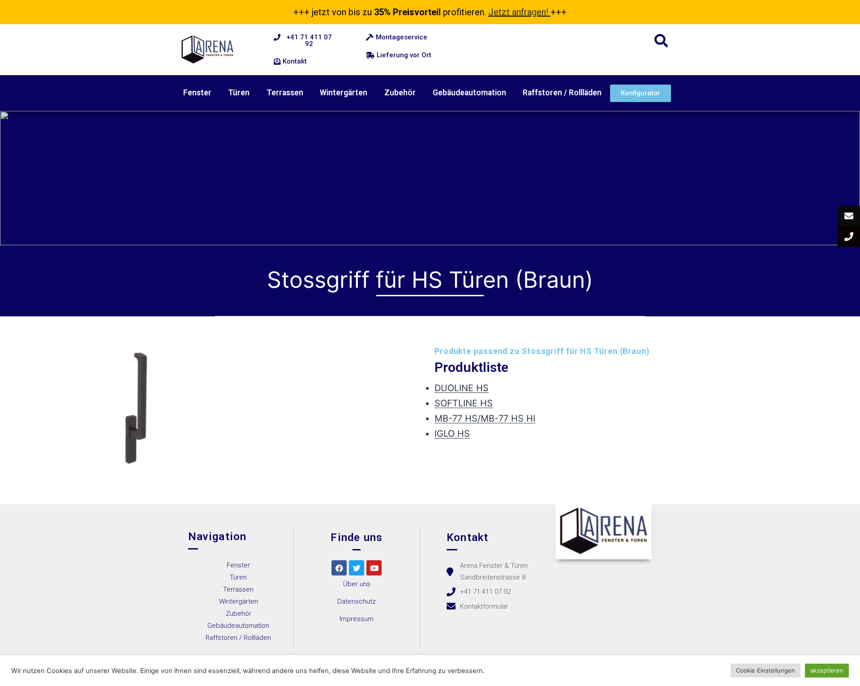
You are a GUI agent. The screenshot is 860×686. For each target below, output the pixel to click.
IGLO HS (452, 433)
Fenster (197, 92)
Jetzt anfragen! (518, 12)
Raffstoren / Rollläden (562, 92)
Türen (238, 92)
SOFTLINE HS (463, 403)
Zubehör (400, 92)
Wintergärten (343, 92)
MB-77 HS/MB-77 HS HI (484, 418)
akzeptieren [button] (826, 670)
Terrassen (285, 92)
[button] (304, 41)
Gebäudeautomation (469, 92)
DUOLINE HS (461, 388)
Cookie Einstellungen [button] (765, 670)
